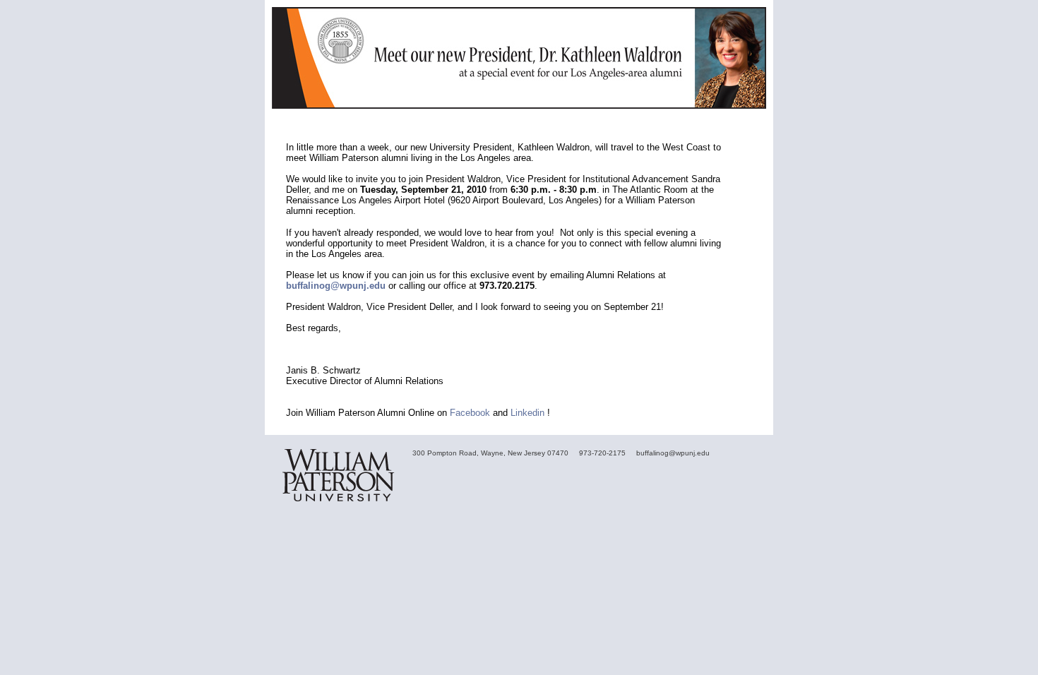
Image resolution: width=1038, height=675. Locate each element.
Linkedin (527, 412)
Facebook (470, 412)
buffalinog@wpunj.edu (336, 285)
